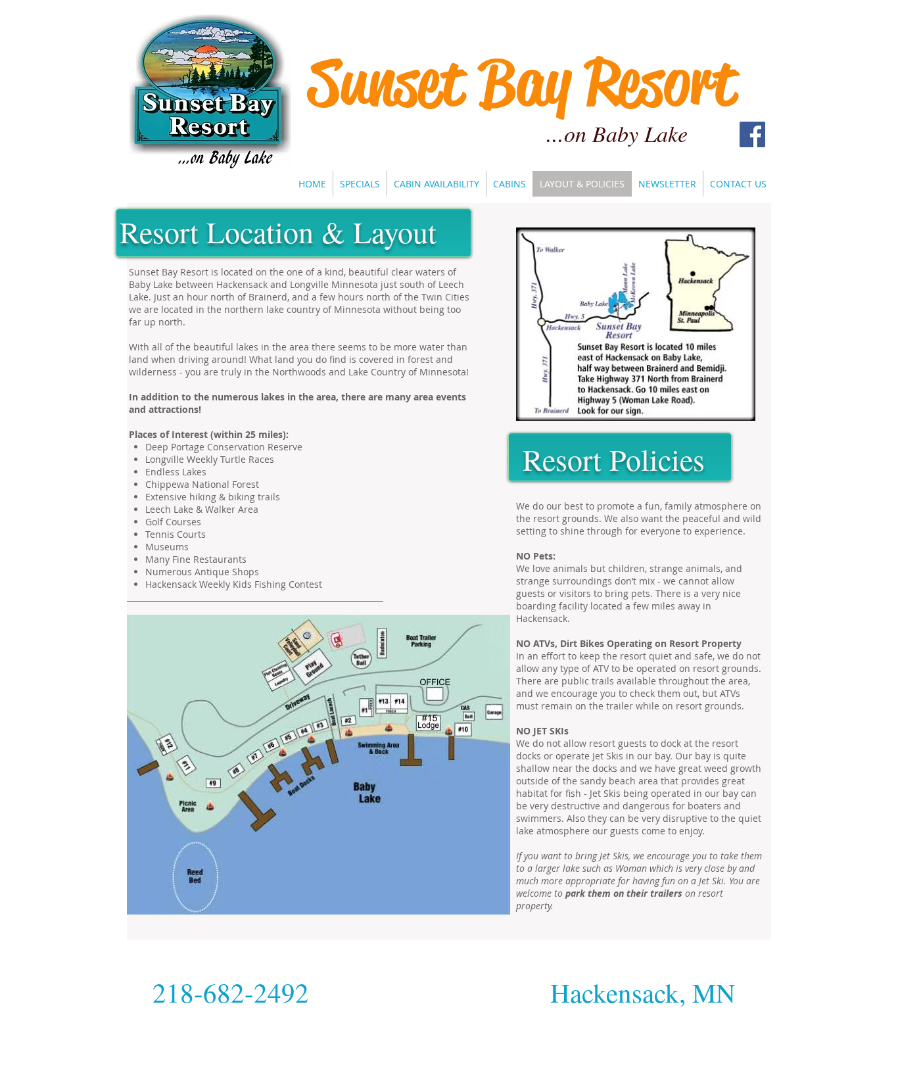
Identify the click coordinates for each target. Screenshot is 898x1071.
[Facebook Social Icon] (752, 134)
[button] (436, 184)
